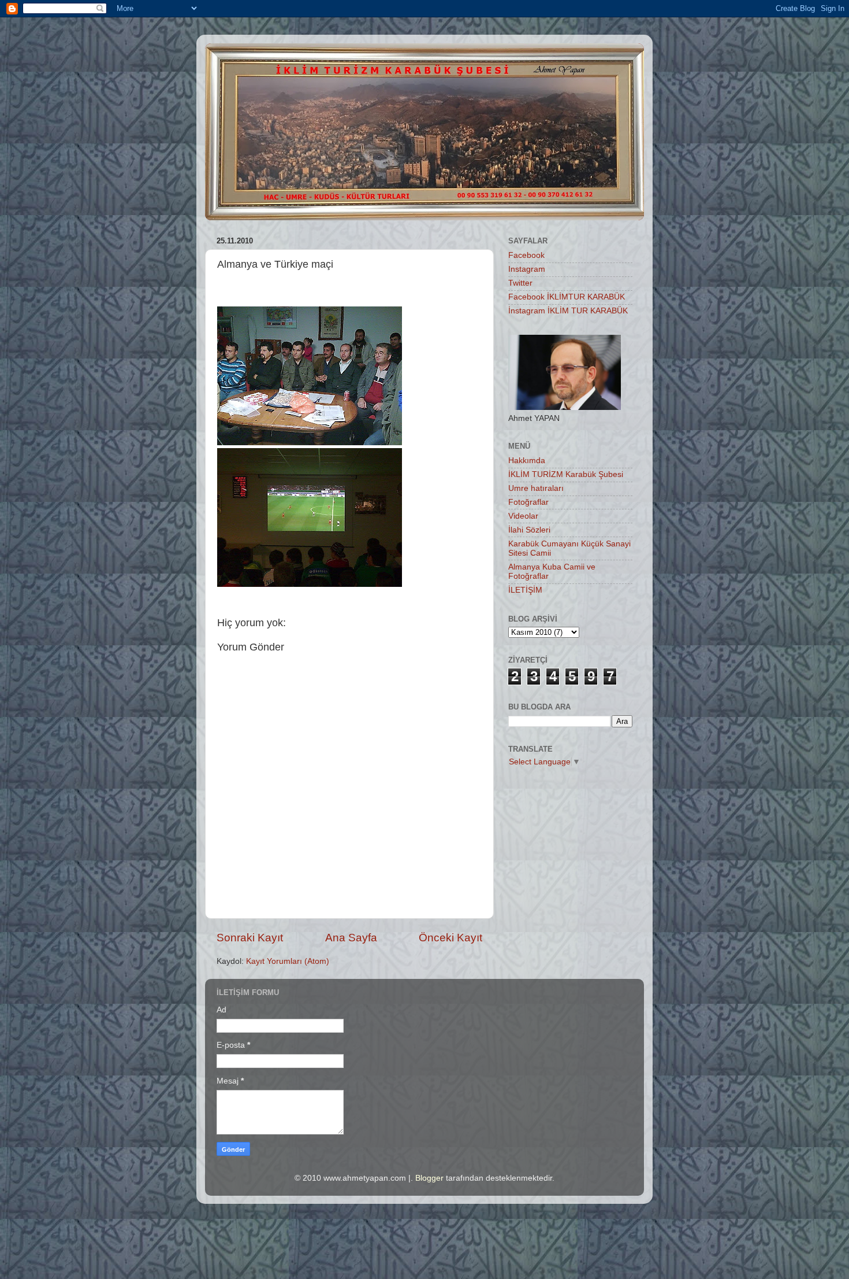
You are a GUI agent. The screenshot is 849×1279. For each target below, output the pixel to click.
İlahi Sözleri (529, 530)
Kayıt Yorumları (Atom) (287, 961)
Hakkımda (526, 460)
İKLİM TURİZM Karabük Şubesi (565, 474)
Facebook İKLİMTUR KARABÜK (566, 297)
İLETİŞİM (525, 590)
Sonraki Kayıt (250, 937)
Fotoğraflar (528, 502)
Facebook (526, 255)
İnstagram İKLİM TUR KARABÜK (568, 310)
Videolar (523, 516)
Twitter (520, 283)
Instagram (526, 269)
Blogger (429, 1178)
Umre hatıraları (536, 488)
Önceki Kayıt (450, 937)
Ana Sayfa (351, 937)
